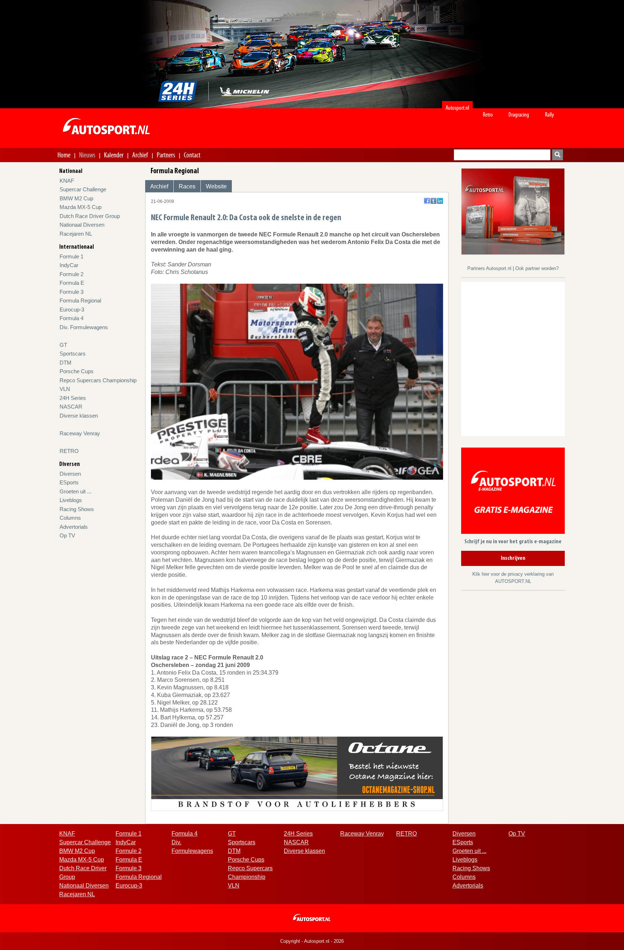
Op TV (67, 535)
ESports (69, 482)
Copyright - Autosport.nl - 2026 (312, 941)
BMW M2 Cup (76, 198)
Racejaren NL (76, 234)
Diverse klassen (79, 416)
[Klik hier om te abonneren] (513, 492)
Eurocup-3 (72, 309)
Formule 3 (71, 292)
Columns (70, 518)
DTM (66, 362)
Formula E (72, 283)
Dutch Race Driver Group (90, 216)
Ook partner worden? (537, 268)
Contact (192, 155)
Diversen (70, 474)
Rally (549, 114)
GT (63, 345)
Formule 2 (71, 274)
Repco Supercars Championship (98, 380)
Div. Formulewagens (84, 327)
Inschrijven (513, 558)
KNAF (67, 181)
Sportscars (73, 353)
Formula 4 (71, 318)
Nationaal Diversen (82, 225)
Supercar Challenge (83, 189)
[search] (557, 154)
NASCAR (71, 407)
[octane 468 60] (297, 773)
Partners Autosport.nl (490, 268)
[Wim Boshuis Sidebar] (513, 211)
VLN (65, 389)
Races (187, 186)
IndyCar (69, 265)
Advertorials (74, 527)
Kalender (114, 155)
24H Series (73, 398)
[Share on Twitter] (433, 201)
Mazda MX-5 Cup (80, 207)
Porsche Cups (77, 371)
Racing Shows (77, 509)
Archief (140, 155)
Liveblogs (71, 500)
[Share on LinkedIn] (440, 201)
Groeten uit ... (75, 491)
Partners (166, 155)
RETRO (69, 451)
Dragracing (518, 114)
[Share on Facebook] (427, 201)
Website (216, 186)
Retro (488, 114)
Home (63, 155)
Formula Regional (80, 300)
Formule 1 (71, 256)
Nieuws (87, 155)
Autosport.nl (457, 108)
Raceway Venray (80, 433)
